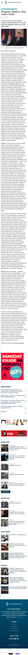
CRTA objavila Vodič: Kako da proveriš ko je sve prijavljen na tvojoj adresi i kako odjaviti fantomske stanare (13, 402)
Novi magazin (20, 343)
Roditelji (3, 411)
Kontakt (14, 628)
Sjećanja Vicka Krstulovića (16, 474)
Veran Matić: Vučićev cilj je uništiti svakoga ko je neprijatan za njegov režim (18, 448)
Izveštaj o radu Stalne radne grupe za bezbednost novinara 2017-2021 (17, 545)
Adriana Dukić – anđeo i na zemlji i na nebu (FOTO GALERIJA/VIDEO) (13, 396)
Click (17, 654)
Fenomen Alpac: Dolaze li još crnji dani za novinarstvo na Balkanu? (17, 457)
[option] (14, 37)
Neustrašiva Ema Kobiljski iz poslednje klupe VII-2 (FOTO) (11, 407)
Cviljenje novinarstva (15, 465)
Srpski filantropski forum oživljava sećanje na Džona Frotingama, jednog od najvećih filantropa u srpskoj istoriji (17, 555)
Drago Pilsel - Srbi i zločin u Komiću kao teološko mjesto (17, 512)
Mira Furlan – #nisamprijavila (17, 534)
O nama (14, 624)
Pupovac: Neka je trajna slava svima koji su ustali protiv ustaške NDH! (17, 523)
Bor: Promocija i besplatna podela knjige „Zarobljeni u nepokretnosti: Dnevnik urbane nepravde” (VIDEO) (17, 580)
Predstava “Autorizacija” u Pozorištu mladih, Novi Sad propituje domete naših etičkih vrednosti (17, 570)
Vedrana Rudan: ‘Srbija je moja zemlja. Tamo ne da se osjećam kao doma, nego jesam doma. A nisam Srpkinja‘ (12, 391)
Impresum (14, 626)
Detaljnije (19, 617)
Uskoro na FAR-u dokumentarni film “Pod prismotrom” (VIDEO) (18, 587)
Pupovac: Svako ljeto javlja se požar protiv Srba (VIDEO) (17, 484)
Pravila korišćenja (14, 630)
